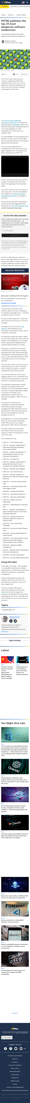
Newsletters (15, 1078)
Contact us (15, 1062)
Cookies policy (15, 1074)
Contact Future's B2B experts (15, 1087)
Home (3, 15)
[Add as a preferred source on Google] (6, 1037)
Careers (15, 1084)
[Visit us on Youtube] (15, 1048)
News (21, 42)
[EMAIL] (16, 621)
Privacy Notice (23, 242)
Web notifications (15, 1071)
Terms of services (21, 241)
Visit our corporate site (22, 1032)
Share (5, 74)
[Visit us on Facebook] (5, 1048)
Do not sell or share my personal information (15, 1090)
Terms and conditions (15, 1065)
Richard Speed (11, 41)
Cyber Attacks (21, 15)
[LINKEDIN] (11, 621)
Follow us (17, 74)
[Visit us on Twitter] (10, 1048)
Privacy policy (15, 1068)
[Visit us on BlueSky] (20, 1048)
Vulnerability (8, 610)
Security (11, 15)
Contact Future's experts (15, 1056)
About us (15, 1059)
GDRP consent (15, 1081)
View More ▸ (15, 1013)
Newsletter (25, 74)
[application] (15, 165)
